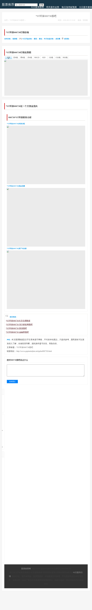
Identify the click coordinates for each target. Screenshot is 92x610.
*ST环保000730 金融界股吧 (17, 332)
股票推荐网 (26, 569)
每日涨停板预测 (69, 7)
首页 (6, 20)
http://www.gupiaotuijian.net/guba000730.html (34, 351)
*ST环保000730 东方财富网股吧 (19, 325)
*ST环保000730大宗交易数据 (18, 321)
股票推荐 (8, 4)
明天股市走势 (52, 7)
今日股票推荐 (37, 7)
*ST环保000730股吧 (17, 20)
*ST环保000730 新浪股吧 (16, 328)
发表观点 (12, 381)
